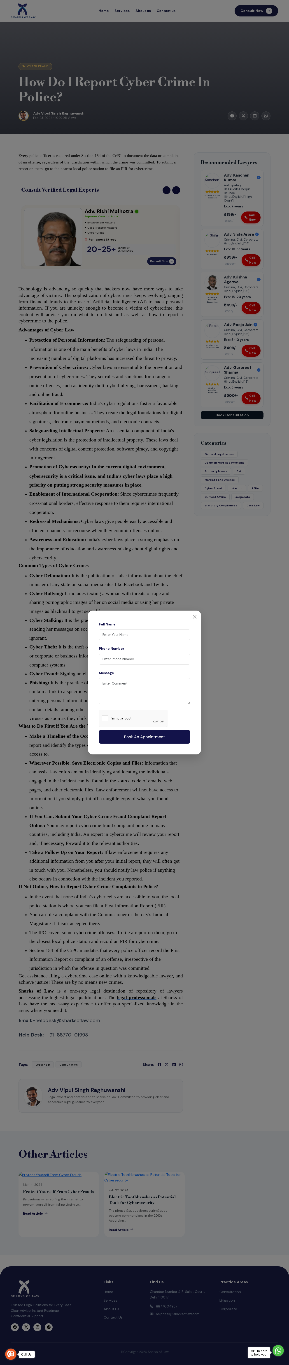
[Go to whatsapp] (278, 1350)
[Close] (194, 617)
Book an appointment (144, 736)
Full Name (107, 624)
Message (106, 673)
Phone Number (111, 648)
